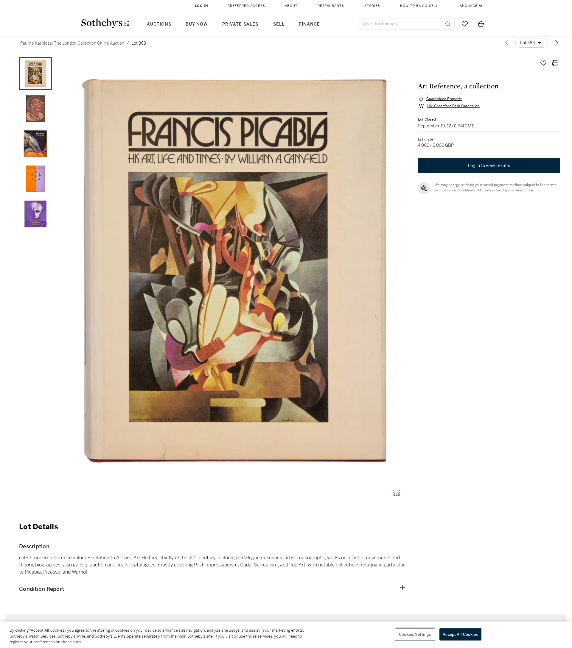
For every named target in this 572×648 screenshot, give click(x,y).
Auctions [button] (159, 24)
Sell (279, 24)
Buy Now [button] (197, 24)
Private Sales (240, 24)
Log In (201, 6)
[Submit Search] (447, 23)
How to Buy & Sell (419, 6)
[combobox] (406, 24)
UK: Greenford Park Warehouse (453, 106)
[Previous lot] (507, 43)
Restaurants (331, 6)
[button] (235, 269)
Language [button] (468, 6)
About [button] (291, 6)
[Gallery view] (396, 493)
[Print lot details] (555, 63)
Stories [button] (372, 6)
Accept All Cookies (460, 634)
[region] (286, 635)
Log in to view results (489, 165)
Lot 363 (138, 43)
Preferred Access (246, 6)
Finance (309, 24)
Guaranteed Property (444, 98)
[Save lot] (543, 63)
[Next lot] (556, 43)
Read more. (524, 190)
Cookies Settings (415, 634)
